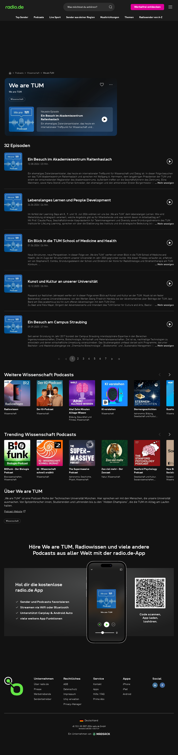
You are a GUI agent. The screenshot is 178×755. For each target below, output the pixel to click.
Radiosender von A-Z (150, 17)
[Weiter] (169, 373)
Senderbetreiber (42, 699)
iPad (125, 689)
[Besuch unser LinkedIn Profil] (155, 685)
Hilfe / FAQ (98, 694)
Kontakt (97, 684)
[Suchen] (110, 7)
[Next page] (112, 359)
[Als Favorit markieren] (102, 84)
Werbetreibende (42, 694)
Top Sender (22, 17)
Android (127, 694)
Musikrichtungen (109, 17)
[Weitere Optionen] (111, 85)
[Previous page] (66, 359)
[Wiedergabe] (104, 119)
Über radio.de (41, 684)
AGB (65, 684)
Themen (129, 17)
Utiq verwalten (71, 699)
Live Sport (55, 17)
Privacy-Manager (72, 704)
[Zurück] (159, 373)
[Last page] (119, 359)
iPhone (126, 684)
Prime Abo (98, 699)
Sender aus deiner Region (80, 17)
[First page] (59, 359)
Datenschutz (70, 689)
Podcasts (39, 17)
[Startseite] (10, 73)
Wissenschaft (17, 99)
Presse (37, 689)
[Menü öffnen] (170, 7)
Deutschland (91, 720)
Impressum (69, 694)
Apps (96, 689)
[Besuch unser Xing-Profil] (162, 685)
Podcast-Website (13, 511)
